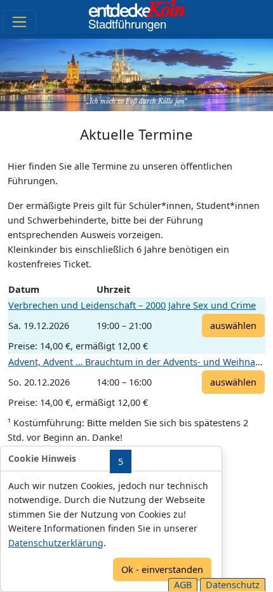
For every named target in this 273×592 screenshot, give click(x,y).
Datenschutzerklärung (55, 543)
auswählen (233, 326)
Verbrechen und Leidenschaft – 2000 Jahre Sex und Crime (132, 305)
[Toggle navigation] (19, 22)
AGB (183, 585)
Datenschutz (233, 585)
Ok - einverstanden (162, 569)
